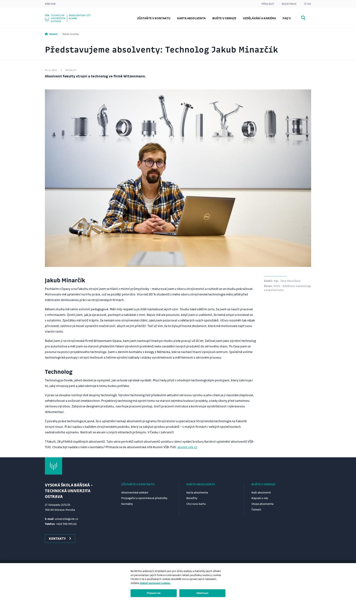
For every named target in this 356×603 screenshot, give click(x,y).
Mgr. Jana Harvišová (287, 280)
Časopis (256, 509)
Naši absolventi (261, 492)
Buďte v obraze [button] (224, 18)
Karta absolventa (200, 484)
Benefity (191, 498)
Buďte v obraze (263, 484)
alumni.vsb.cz (187, 447)
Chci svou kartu (196, 504)
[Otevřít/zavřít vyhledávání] (303, 18)
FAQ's (287, 18)
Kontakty (127, 504)
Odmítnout (202, 592)
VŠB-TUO (50, 3)
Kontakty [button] (57, 538)
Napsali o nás (259, 498)
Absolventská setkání (134, 492)
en (309, 3)
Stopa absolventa (262, 504)
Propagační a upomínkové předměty (144, 498)
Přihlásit (267, 3)
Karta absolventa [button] (191, 18)
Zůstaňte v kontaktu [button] (153, 18)
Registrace (289, 3)
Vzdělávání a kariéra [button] (259, 18)
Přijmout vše (154, 592)
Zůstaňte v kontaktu (137, 484)
